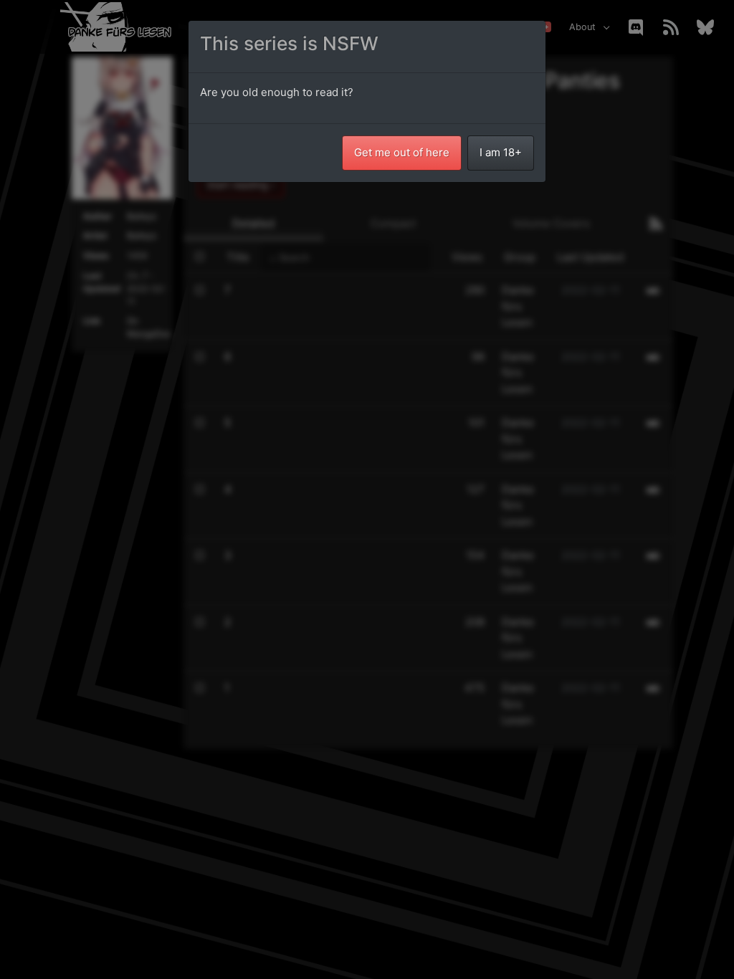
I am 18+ (501, 152)
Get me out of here (401, 152)
